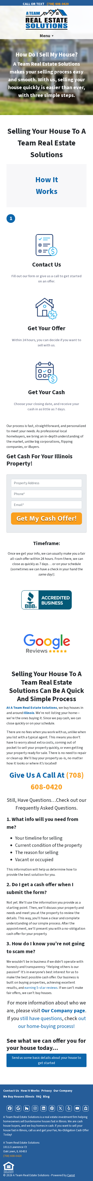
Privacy (46, 1091)
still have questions (41, 1018)
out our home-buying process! (52, 1022)
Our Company (62, 1091)
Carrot (71, 1175)
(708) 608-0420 (12, 1156)
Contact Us (11, 1091)
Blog (46, 1096)
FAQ (38, 1096)
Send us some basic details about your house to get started (46, 1060)
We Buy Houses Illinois (18, 1096)
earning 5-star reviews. (41, 987)
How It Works (30, 1091)
